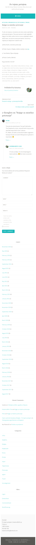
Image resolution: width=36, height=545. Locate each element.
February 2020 (6, 324)
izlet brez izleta (15, 68)
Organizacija (12, 22)
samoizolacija (9, 78)
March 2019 (5, 342)
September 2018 (6, 359)
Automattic (23, 542)
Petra (7, 120)
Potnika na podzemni (17, 424)
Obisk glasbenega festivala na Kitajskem (13, 420)
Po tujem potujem (18, 4)
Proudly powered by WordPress (17, 540)
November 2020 (6, 307)
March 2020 (5, 320)
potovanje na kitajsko (7, 76)
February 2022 (6, 260)
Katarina (13, 27)
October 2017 (6, 385)
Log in (3, 494)
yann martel (16, 81)
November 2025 (6, 247)
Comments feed (6, 503)
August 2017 (5, 394)
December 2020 (6, 303)
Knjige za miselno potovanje (22, 409)
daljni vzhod (7, 68)
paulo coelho (25, 72)
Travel (27, 22)
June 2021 (5, 277)
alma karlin (14, 66)
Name (5, 199)
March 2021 (5, 290)
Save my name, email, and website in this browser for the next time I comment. (7, 221)
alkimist (8, 66)
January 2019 (5, 346)
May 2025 (4, 251)
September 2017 (6, 389)
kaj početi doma (24, 68)
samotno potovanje (19, 78)
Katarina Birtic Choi (15, 146)
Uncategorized (6, 483)
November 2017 (6, 381)
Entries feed (5, 498)
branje (27, 66)
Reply (7, 140)
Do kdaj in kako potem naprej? (25, 106)
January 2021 (5, 298)
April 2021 (4, 286)
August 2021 (5, 268)
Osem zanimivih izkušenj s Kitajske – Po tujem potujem (16, 418)
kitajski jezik (5, 448)
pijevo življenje (13, 74)
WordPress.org (6, 507)
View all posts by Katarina (11, 90)
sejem (3, 474)
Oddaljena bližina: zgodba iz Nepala (17, 405)
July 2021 (4, 272)
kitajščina (4, 440)
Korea (3, 453)
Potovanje (21, 22)
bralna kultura (21, 66)
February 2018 (6, 372)
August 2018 (5, 363)
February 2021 (6, 294)
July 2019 (4, 337)
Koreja (9, 72)
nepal (3, 461)
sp (11, 81)
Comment (5, 178)
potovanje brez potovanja (25, 74)
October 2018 (6, 355)
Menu (19, 16)
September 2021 (6, 264)
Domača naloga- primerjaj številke (12, 100)
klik (28, 49)
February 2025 (6, 255)
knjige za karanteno (12, 70)
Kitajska (5, 22)
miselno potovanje (17, 72)
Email (5, 204)
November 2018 (6, 350)
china (3, 435)
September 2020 (6, 311)
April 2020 (4, 316)
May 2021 (4, 281)
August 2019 (5, 333)
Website (5, 210)
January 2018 (5, 376)
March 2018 (5, 368)
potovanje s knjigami (19, 76)
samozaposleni (6, 81)
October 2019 (6, 329)
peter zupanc (5, 74)
